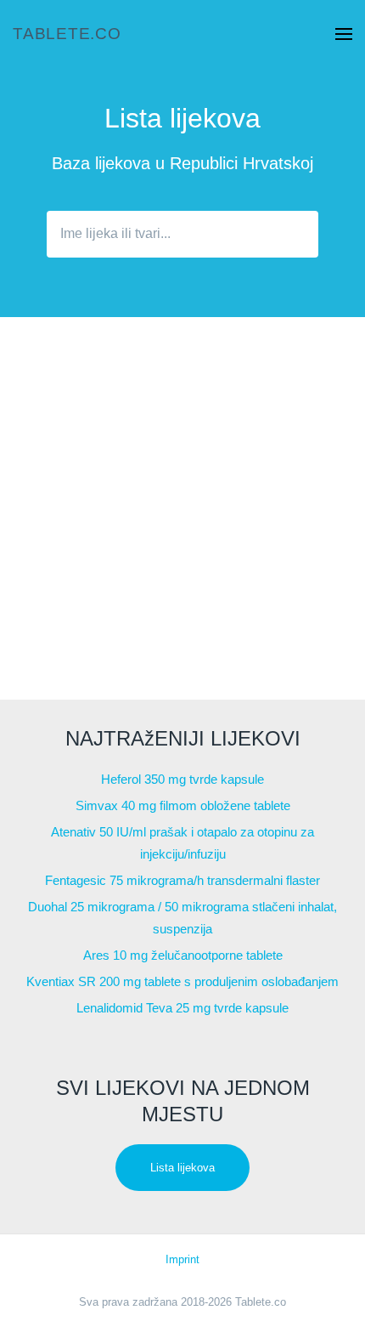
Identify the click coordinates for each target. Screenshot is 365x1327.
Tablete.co (67, 34)
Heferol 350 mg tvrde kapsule (182, 779)
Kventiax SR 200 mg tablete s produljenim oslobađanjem (182, 981)
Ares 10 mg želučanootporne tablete (183, 955)
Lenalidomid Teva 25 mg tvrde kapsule (182, 1008)
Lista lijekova (182, 1167)
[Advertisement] (182, 508)
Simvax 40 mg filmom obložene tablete (183, 805)
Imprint (182, 1259)
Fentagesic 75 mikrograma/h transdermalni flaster (182, 880)
